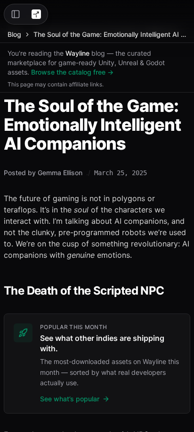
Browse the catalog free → (72, 72)
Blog (14, 34)
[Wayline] (36, 14)
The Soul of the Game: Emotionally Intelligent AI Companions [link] (109, 34)
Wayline (77, 53)
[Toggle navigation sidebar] (15, 14)
